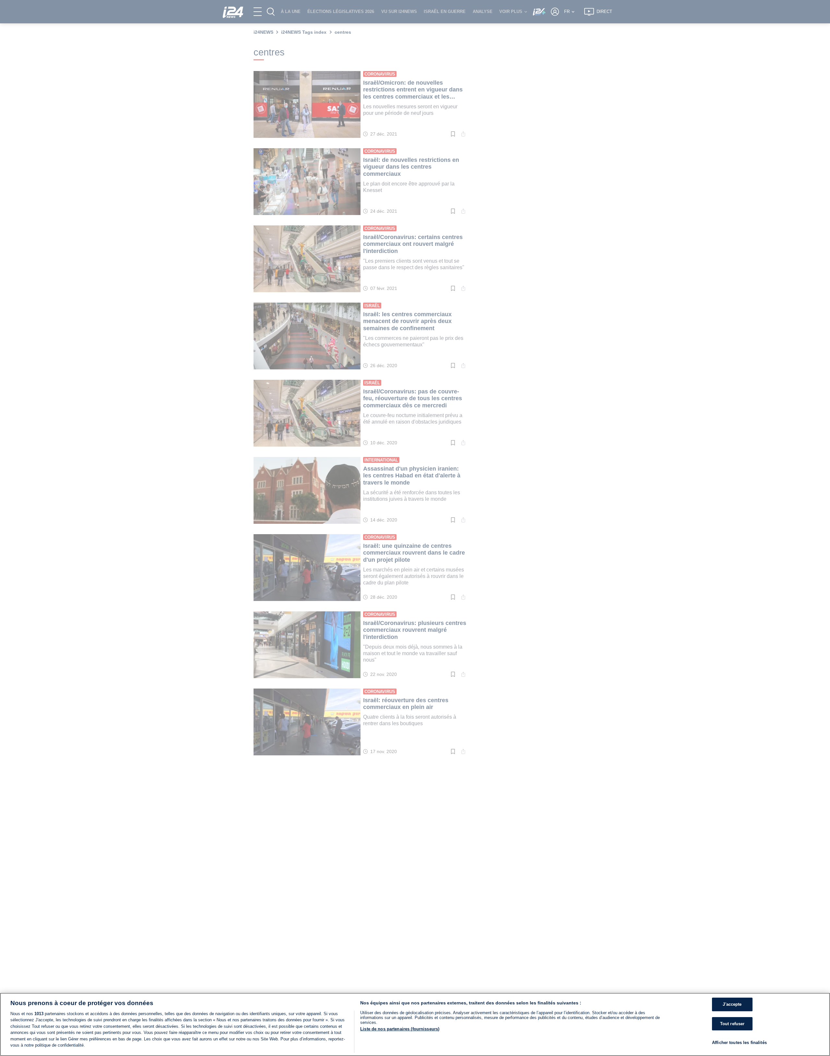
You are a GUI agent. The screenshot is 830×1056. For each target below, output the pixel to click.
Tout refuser (732, 1023)
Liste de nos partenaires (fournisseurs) (399, 1028)
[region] (415, 1024)
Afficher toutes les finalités (739, 1042)
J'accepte (732, 1004)
